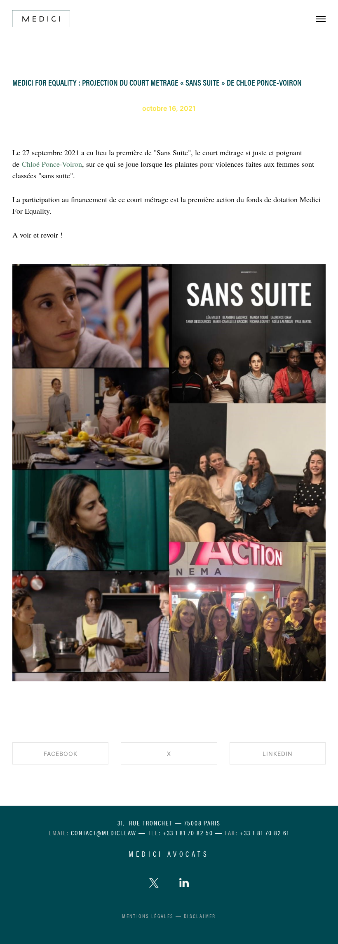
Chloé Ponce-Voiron (52, 164)
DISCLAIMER (200, 916)
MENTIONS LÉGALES (148, 916)
